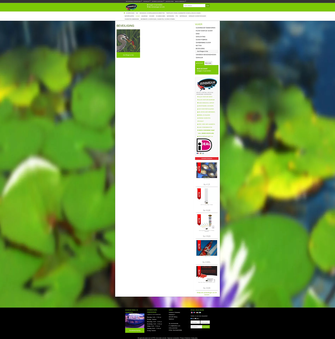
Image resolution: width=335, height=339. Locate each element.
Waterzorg (170, 16)
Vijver (138, 16)
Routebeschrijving (134, 330)
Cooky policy (194, 338)
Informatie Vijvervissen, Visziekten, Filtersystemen (158, 19)
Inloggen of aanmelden (155, 5)
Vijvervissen (130, 13)
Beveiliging (200, 48)
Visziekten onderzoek (132, 19)
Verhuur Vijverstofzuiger (197, 16)
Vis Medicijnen (160, 16)
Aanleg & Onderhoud (179, 1)
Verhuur (199, 58)
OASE (198, 34)
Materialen (183, 16)
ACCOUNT (200, 63)
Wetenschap (146, 1)
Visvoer (151, 16)
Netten (199, 46)
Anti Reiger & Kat (202, 51)
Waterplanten (129, 16)
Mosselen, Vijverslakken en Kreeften (152, 13)
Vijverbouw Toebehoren (205, 28)
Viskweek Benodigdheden (206, 55)
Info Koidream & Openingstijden (133, 1)
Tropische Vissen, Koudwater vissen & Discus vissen (183, 13)
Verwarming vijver (203, 43)
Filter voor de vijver (204, 31)
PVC (177, 16)
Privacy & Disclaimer (185, 338)
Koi (137, 13)
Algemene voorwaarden (173, 338)
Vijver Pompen (201, 40)
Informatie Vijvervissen (157, 1)
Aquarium (144, 16)
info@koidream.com (175, 326)
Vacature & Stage (170, 1)
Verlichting (200, 37)
